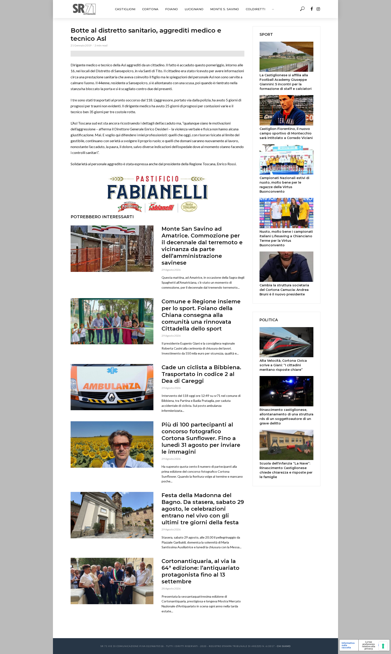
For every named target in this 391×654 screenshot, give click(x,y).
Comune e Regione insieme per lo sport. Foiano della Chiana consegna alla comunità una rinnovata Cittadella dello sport (201, 315)
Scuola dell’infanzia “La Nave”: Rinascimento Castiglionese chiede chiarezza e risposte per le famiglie (286, 470)
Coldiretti (255, 9)
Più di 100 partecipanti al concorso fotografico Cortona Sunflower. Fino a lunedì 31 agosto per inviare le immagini (201, 438)
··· (273, 9)
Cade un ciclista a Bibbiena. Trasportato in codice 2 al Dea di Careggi (201, 374)
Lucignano (194, 9)
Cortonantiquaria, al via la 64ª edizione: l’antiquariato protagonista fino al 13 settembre (200, 571)
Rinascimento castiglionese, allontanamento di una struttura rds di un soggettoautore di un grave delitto (286, 416)
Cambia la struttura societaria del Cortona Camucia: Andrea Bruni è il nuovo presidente (284, 289)
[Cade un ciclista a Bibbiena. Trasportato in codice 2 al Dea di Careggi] (112, 387)
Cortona (150, 9)
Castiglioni (125, 9)
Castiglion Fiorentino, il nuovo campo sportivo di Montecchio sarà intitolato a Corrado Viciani (286, 133)
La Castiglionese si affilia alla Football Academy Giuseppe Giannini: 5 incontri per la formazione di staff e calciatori (286, 82)
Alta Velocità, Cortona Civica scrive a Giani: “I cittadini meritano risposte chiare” (283, 365)
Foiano (171, 9)
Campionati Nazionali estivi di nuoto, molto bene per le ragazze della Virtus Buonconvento (284, 185)
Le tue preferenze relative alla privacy (368, 645)
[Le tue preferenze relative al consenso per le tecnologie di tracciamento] (383, 646)
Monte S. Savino (224, 9)
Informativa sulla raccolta (348, 645)
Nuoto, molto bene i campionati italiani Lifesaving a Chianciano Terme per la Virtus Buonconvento (286, 238)
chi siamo (284, 646)
